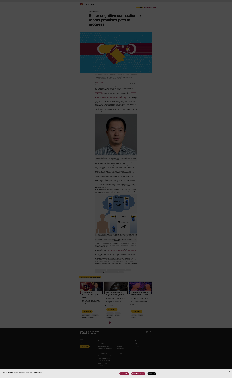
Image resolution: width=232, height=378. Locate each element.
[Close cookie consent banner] (229, 371)
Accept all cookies (124, 373)
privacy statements (39, 373)
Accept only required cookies (138, 373)
